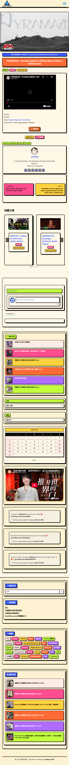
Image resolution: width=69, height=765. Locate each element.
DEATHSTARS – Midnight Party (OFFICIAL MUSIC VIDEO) (16, 188)
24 (9, 451)
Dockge (18, 643)
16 (59, 444)
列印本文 (30, 137)
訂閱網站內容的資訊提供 (13, 610)
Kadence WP (49, 759)
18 (18, 448)
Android (44, 652)
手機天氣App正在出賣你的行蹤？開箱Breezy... (29, 369)
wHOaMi (12, 70)
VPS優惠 (9, 656)
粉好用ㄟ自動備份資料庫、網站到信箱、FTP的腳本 (30, 351)
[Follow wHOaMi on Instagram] (32, 170)
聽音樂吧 (17, 54)
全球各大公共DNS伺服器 (22, 342)
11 (18, 444)
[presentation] (18, 225)
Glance (38, 639)
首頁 (12, 54)
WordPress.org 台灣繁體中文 (15, 616)
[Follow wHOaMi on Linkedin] (43, 170)
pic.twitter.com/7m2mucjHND (20, 516)
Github (30, 652)
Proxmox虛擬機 (49, 639)
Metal (15, 143)
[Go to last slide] (7, 240)
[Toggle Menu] (64, 3)
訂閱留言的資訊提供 (12, 613)
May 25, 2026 (39, 520)
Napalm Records (36, 647)
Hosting (9, 652)
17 (9, 448)
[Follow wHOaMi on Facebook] (25, 170)
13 (34, 444)
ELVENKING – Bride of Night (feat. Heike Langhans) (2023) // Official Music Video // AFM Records (52, 189)
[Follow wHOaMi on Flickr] (39, 170)
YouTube (27, 143)
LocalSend (53, 656)
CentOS (23, 639)
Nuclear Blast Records (31, 643)
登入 (6, 608)
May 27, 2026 (39, 541)
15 (51, 444)
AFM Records (7, 143)
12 (26, 444)
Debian (17, 647)
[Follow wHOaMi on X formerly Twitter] (29, 170)
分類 (7, 401)
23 (59, 448)
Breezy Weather (35, 656)
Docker (8, 647)
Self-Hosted (53, 643)
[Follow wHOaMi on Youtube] (36, 170)
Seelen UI (48, 647)
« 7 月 (33, 460)
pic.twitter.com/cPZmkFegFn (20, 538)
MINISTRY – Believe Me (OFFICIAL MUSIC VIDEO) (18, 238)
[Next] (61, 240)
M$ (58, 652)
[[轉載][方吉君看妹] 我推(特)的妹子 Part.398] (9, 362)
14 (43, 444)
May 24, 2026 (39, 563)
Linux (37, 652)
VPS (16, 656)
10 (9, 444)
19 (26, 448)
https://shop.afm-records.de (19, 120)
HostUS (24, 647)
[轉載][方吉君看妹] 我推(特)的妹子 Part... (27, 360)
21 (43, 448)
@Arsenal (23, 514)
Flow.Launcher (19, 652)
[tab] (30, 266)
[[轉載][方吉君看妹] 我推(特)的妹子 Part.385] (9, 389)
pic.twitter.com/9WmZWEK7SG (25, 559)
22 (51, 448)
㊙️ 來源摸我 (34, 129)
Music (21, 143)
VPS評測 (57, 647)
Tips (45, 656)
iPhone (15, 639)
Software (9, 643)
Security (24, 656)
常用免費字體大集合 (21, 378)
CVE (52, 652)
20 (34, 448)
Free (7, 639)
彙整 (7, 415)
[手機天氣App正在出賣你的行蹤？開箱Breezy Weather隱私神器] (9, 371)
